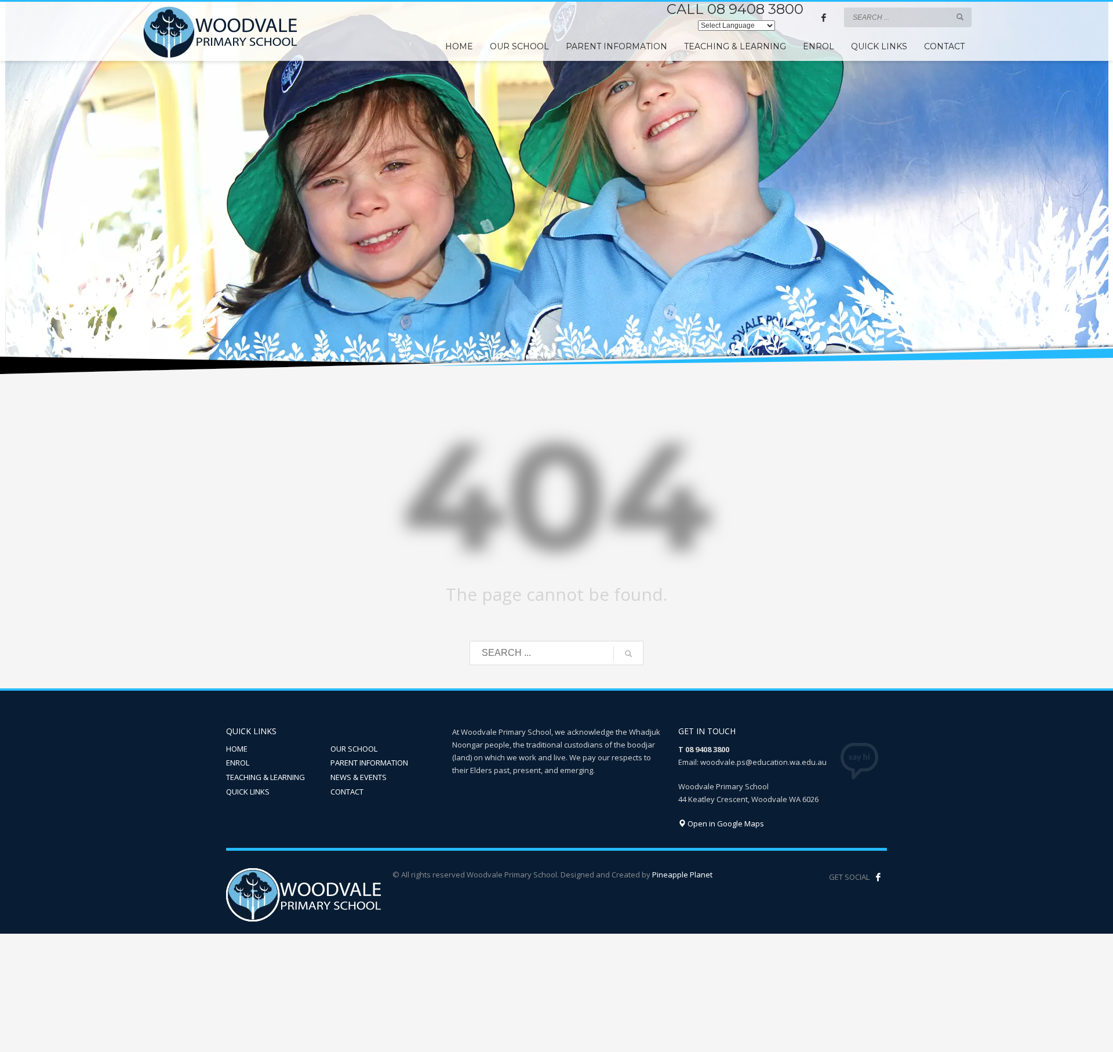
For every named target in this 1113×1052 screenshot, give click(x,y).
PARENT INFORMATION (369, 762)
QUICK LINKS (248, 791)
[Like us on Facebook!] (878, 877)
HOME (237, 748)
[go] (960, 17)
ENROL (237, 762)
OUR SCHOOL (353, 748)
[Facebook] (823, 17)
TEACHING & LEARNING (265, 777)
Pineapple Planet (682, 874)
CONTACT (346, 791)
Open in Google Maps (725, 823)
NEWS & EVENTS (358, 777)
